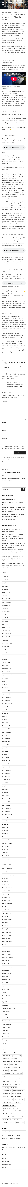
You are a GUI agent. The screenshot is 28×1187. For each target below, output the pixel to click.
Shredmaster (16, 366)
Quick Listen (5, 983)
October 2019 (6, 811)
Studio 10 (18, 1111)
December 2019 (6, 805)
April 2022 (5, 719)
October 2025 (6, 605)
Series (4, 992)
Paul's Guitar (19, 1099)
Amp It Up (5, 878)
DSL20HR (13, 1070)
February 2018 (6, 859)
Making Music (6, 951)
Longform (5, 945)
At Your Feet (9, 361)
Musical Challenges (7, 957)
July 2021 (4, 748)
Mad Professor (18, 1090)
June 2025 (5, 618)
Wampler (20, 1122)
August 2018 (5, 846)
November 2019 (6, 808)
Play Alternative (6, 973)
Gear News (5, 906)
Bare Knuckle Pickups (10, 1058)
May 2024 (5, 656)
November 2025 (6, 602)
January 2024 (6, 662)
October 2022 (6, 700)
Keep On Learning (7, 925)
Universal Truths (6, 1037)
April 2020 (5, 792)
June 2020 (5, 786)
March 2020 (5, 795)
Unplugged (5, 1040)
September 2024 (7, 643)
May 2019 (5, 827)
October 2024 (6, 640)
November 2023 (6, 668)
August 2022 (5, 706)
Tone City (7, 1119)
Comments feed (6, 1164)
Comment (5, 401)
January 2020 (6, 802)
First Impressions (19, 361)
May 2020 (5, 789)
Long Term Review (7, 941)
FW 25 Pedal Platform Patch (12, 1079)
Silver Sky (7, 1108)
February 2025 (6, 627)
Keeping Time (6, 929)
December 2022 (6, 694)
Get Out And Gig (6, 913)
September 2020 (7, 776)
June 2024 (5, 653)
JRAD (5, 1085)
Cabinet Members (7, 887)
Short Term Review (7, 995)
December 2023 (6, 665)
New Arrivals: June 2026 (9, 519)
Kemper (13, 1085)
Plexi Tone (5, 976)
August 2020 (6, 779)
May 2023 (5, 681)
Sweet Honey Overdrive (11, 1114)
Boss (5, 1064)
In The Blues (16, 1082)
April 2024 (5, 659)
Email (4, 430)
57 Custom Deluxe (9, 1052)
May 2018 (5, 849)
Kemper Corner (6, 932)
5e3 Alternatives (7, 868)
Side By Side (5, 998)
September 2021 (7, 741)
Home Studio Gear (7, 919)
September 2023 (7, 675)
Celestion (14, 1064)
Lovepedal (7, 1090)
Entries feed (5, 1161)
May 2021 (5, 751)
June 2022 (5, 713)
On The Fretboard (7, 964)
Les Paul (13, 1087)
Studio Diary (5, 1005)
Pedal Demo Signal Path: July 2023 (11, 1138)
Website (4, 438)
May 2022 (5, 716)
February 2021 (6, 760)
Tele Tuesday (6, 1011)
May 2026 (5, 586)
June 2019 (5, 824)
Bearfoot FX (7, 1061)
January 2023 (6, 691)
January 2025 (6, 630)
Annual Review (6, 881)
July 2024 (5, 649)
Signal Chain (5, 1002)
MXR (5, 1096)
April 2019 (5, 830)
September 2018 (7, 843)
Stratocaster (8, 1111)
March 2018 (5, 856)
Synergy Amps (8, 1116)
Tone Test (5, 1030)
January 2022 (6, 729)
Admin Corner (6, 872)
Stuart (16, 12)
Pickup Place (5, 970)
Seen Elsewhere (9, 1105)
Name (4, 422)
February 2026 (6, 592)
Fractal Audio (17, 1073)
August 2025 (6, 611)
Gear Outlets (5, 910)
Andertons (7, 1055)
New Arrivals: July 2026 (8, 499)
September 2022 (7, 703)
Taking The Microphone (8, 1008)
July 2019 (4, 821)
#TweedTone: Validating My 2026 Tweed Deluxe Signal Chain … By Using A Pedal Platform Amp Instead (13, 509)
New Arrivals (5, 960)
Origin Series (8, 1099)
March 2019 (5, 833)
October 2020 (6, 773)
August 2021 (5, 745)
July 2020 (5, 783)
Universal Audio (8, 1122)
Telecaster (20, 1116)
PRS (17, 1102)
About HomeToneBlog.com (9, 1132)
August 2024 (6, 646)
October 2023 (6, 672)
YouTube (4, 1043)
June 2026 (5, 583)
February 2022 (6, 725)
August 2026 (6, 576)
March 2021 (5, 757)
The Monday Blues (7, 1021)
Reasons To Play (6, 986)
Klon (21, 1085)
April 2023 (5, 684)
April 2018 (5, 852)
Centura (6, 1067)
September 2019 (7, 814)
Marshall (8, 366)
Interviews (5, 922)
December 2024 (6, 633)
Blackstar (18, 1061)
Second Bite (5, 989)
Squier (16, 1108)
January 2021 (5, 764)
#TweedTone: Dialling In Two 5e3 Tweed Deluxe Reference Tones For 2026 (12, 551)
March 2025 (5, 624)
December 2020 (6, 767)
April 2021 (5, 754)
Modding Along (6, 954)
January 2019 (6, 840)
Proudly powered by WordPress (10, 1183)
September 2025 (7, 608)
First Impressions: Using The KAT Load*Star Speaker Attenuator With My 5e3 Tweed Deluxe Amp (13, 558)
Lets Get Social (6, 935)
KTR (5, 1087)
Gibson (6, 1082)
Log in (4, 1158)
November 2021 (6, 735)
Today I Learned (6, 1024)
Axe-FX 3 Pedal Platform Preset (11, 1135)
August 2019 (5, 817)
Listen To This (6, 938)
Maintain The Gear (7, 948)
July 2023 (5, 678)
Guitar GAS (5, 916)
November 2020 (6, 770)
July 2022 (5, 710)
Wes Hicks (20, 1147)
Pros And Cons (6, 979)
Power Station (8, 1102)
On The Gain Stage (10, 362)
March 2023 (5, 687)
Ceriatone (16, 1067)
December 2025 (6, 599)
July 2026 (5, 580)
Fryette (6, 1076)
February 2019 (6, 836)
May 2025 (5, 621)
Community (5, 894)
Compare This (6, 897)
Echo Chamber (6, 900)
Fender (6, 1073)
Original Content (15, 1096)
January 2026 (6, 595)
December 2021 (6, 732)
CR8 (5, 1070)
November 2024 (6, 637)
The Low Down (6, 1017)
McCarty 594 (17, 1093)
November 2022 (6, 697)
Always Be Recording (8, 875)
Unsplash (4, 1149)
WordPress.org (6, 1168)
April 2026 (5, 589)
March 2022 (5, 722)
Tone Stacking (6, 1027)
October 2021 (6, 738)
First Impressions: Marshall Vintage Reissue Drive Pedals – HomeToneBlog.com (15, 384)
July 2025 (5, 614)
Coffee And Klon (7, 891)
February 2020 (6, 798)
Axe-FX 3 (17, 1055)
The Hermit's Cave (7, 1014)
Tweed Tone (5, 1033)
